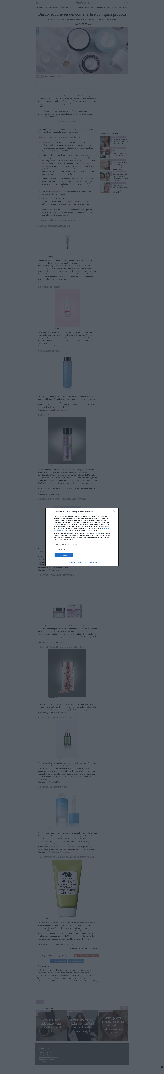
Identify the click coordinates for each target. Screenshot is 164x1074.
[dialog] (82, 537)
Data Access (82, 562)
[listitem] (82, 544)
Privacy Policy (93, 562)
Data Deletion (71, 562)
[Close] (115, 512)
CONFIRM (63, 555)
